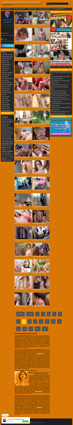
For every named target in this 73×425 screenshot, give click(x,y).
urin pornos (7, 156)
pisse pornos (8, 149)
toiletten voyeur (7, 155)
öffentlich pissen (6, 160)
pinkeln (10, 145)
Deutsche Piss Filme (7, 58)
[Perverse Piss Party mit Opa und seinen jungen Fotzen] (41, 249)
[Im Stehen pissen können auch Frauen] (41, 117)
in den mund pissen (7, 127)
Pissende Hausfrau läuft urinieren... (21, 190)
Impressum (33, 422)
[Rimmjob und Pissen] (23, 199)
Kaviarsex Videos (40, 353)
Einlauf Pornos (5, 62)
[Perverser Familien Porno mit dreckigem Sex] (41, 216)
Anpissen (4, 52)
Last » (45, 328)
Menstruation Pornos (7, 78)
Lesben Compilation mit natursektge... (39, 157)
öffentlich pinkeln (9, 158)
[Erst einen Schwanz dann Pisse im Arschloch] (23, 216)
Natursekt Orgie (5, 88)
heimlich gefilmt (6, 127)
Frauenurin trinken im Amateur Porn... (39, 107)
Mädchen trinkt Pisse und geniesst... (21, 91)
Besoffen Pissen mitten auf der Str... (39, 140)
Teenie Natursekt (6, 104)
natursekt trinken (5, 144)
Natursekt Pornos (6, 8)
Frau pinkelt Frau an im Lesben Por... (22, 41)
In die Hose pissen (6, 74)
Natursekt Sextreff (38, 391)
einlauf (12, 122)
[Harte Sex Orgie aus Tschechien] (23, 67)
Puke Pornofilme (6, 100)
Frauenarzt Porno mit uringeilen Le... (22, 140)
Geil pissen (4, 70)
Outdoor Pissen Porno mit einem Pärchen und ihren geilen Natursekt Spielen (59, 87)
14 (18, 328)
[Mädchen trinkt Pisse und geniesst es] (23, 84)
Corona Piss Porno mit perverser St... (39, 190)
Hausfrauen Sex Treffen (19, 8)
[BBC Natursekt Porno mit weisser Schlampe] (41, 166)
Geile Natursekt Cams (44, 8)
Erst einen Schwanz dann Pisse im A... (22, 223)
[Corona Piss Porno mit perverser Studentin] (41, 183)
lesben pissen (7, 131)
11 (47, 321)
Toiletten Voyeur (6, 108)
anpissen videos (7, 121)
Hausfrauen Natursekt (7, 72)
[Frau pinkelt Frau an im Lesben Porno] (23, 34)
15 (24, 328)
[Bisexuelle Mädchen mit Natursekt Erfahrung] (41, 282)
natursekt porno (7, 141)
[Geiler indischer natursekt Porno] (41, 265)
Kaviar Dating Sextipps (58, 8)
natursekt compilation (6, 137)
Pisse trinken (5, 98)
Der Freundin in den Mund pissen (38, 305)
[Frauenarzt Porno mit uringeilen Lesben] (23, 133)
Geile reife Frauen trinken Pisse (21, 305)
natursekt (4, 135)
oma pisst (11, 144)
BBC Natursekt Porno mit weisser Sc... (39, 173)
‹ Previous (30, 314)
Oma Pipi (4, 94)
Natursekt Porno (6, 90)
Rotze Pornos (5, 102)
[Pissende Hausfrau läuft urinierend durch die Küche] (23, 183)
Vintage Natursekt (6, 110)
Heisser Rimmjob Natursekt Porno (21, 173)
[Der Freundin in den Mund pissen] (41, 298)
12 (53, 321)
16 (30, 328)
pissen (4, 147)
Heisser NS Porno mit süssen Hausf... (39, 57)
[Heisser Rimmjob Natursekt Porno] (23, 166)
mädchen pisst (9, 134)
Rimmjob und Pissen (19, 206)
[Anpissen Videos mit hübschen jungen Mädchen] (23, 150)
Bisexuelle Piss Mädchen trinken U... (22, 256)
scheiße (3, 154)
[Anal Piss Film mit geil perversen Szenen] (23, 282)
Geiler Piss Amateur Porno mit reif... (39, 74)
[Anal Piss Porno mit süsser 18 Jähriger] (41, 34)
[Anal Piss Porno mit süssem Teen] (23, 265)
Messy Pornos (5, 80)
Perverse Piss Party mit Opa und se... (39, 256)
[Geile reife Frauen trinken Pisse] (23, 298)
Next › (37, 328)
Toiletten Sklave (6, 106)
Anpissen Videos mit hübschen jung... (22, 157)
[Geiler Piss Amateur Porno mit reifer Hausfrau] (41, 67)
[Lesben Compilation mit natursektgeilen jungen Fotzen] (41, 150)
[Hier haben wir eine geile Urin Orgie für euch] (41, 84)
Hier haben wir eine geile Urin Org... (39, 91)
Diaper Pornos (5, 60)
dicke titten (8, 122)
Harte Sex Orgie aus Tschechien (21, 74)
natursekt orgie (8, 139)
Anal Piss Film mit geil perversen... (21, 289)
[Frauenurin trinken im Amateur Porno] (41, 100)
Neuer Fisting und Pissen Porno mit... (22, 107)
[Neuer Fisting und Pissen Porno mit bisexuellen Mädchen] (23, 100)
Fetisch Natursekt (6, 64)
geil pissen (8, 124)
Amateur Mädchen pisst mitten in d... (39, 206)
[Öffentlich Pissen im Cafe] (23, 117)
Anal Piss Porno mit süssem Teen (21, 272)
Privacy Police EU (39, 422)
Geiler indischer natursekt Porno (38, 272)
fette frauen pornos (5, 123)
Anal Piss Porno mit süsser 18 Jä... (39, 41)
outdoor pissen (5, 145)
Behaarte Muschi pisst (7, 56)
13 (59, 321)
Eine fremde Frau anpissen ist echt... (22, 24)
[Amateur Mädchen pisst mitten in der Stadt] (41, 199)
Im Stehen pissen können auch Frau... (39, 124)
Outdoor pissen (5, 96)
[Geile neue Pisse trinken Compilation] (23, 50)
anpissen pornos (7, 119)
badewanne (4, 122)
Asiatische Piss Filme (7, 54)
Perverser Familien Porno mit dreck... (39, 223)
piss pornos (8, 153)
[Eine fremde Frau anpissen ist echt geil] (23, 17)
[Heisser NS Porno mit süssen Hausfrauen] (41, 50)
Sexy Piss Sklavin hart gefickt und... (21, 239)
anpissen (5, 117)
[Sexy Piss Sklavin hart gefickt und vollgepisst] (23, 232)
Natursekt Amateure (6, 82)
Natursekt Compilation (7, 84)
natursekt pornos (7, 143)
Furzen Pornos (5, 66)
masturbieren (5, 132)
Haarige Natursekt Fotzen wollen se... (39, 239)
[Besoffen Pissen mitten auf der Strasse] (41, 133)
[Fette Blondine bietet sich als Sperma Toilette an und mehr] (41, 17)
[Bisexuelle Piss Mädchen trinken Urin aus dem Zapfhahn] (23, 249)
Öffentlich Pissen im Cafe (19, 124)
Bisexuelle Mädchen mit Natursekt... (39, 289)
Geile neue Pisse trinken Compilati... (22, 57)
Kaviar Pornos (5, 76)
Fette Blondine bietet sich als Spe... (39, 24)
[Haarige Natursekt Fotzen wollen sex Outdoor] (41, 232)
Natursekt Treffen (32, 8)
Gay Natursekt (5, 68)
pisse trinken (7, 151)
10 (41, 321)
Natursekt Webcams (7, 92)
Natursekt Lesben (6, 86)
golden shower (5, 125)
